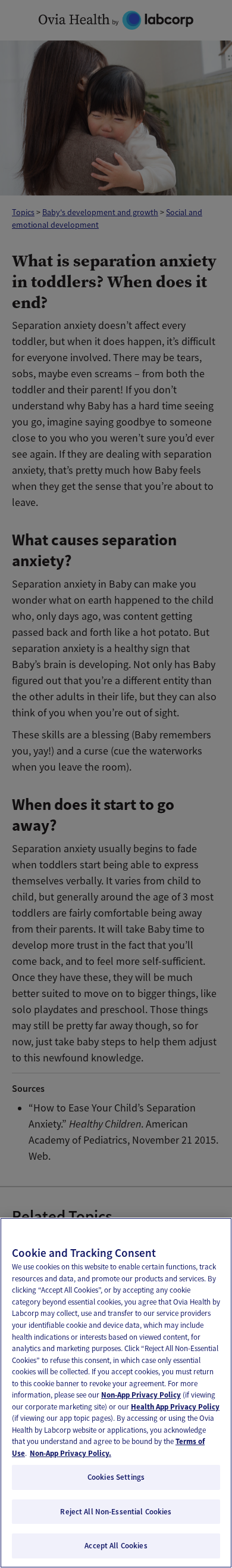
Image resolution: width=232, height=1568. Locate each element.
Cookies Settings (116, 1477)
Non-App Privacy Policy (141, 1395)
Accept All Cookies (115, 1546)
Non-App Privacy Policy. (70, 1453)
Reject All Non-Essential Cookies (115, 1512)
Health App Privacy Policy (175, 1407)
